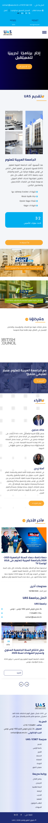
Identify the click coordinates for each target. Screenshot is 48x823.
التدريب (39, 795)
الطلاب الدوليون (36, 803)
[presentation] (21, 684)
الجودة (39, 763)
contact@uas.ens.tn (33, 617)
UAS (13, 820)
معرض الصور (37, 767)
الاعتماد (39, 755)
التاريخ (40, 752)
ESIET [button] (36, 20)
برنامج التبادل (37, 778)
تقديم (40, 744)
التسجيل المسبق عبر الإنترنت (20, 10)
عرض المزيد (37, 503)
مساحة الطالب (37, 10)
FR (26, 13)
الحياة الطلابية (37, 787)
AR (18, 13)
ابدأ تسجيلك (25, 242)
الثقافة (39, 799)
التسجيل (41, 380)
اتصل (5, 10)
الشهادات (38, 807)
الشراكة (39, 759)
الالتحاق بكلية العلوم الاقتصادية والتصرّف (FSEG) (25, 300)
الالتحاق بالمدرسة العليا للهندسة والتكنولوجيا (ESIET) (23, 268)
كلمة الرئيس (37, 748)
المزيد (19, 673)
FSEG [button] (13, 20)
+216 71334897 (35, 613)
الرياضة (39, 791)
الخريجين (39, 783)
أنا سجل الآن (23, 66)
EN (22, 13)
